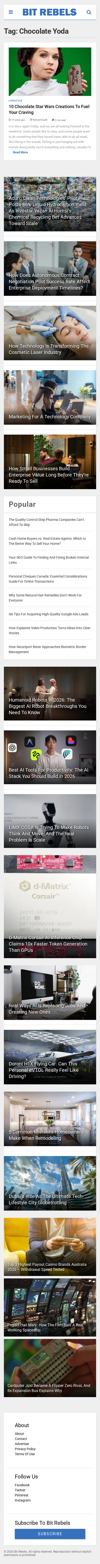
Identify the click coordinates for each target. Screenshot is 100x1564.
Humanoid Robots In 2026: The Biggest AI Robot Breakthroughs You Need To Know (47, 706)
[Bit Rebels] (47, 16)
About (19, 1434)
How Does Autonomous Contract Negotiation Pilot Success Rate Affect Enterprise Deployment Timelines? (49, 281)
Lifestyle (16, 100)
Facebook (22, 1485)
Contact (21, 1439)
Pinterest (21, 1495)
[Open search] (91, 10)
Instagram (23, 1500)
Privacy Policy (25, 1449)
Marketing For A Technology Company (50, 417)
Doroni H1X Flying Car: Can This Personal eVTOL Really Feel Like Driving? (44, 1070)
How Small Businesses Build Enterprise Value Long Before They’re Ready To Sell (49, 475)
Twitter (20, 1490)
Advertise (22, 1444)
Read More (20, 152)
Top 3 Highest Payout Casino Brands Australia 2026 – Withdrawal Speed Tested (47, 1267)
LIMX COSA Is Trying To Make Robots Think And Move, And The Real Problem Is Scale (49, 833)
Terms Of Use (25, 1454)
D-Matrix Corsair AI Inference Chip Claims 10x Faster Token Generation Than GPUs (48, 944)
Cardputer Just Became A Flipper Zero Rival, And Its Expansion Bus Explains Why (49, 1388)
